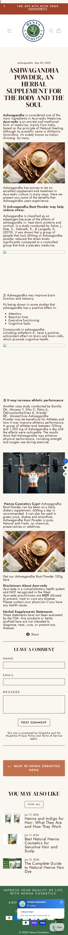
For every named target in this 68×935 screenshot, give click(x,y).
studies (44, 304)
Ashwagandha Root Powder (28, 206)
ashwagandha (25, 63)
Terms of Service (52, 736)
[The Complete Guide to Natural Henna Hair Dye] (12, 863)
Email (8, 675)
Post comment (34, 722)
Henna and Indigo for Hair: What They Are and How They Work (44, 822)
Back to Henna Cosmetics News (36, 768)
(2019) (8, 232)
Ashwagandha (13, 187)
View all (33, 804)
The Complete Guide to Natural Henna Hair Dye (44, 867)
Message (11, 692)
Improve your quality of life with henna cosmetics (33, 892)
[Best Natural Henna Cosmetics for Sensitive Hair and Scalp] (12, 839)
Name (8, 658)
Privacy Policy (26, 736)
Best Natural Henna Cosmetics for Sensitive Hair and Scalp (42, 845)
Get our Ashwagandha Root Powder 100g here (33, 578)
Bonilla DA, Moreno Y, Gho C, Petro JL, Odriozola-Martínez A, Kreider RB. (32, 411)
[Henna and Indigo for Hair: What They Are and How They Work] (12, 818)
